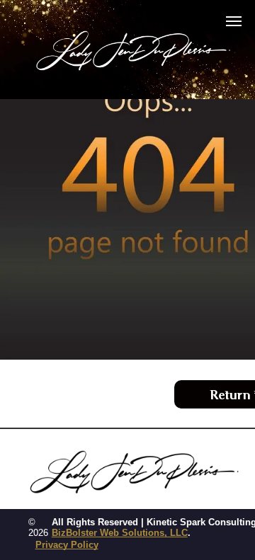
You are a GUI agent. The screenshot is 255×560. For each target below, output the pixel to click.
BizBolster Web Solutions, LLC (120, 532)
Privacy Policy (66, 544)
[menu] (234, 21)
